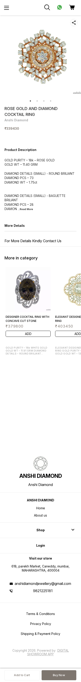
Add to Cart (22, 675)
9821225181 (43, 591)
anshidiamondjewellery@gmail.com (43, 583)
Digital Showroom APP (48, 652)
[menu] (6, 7)
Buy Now (59, 675)
